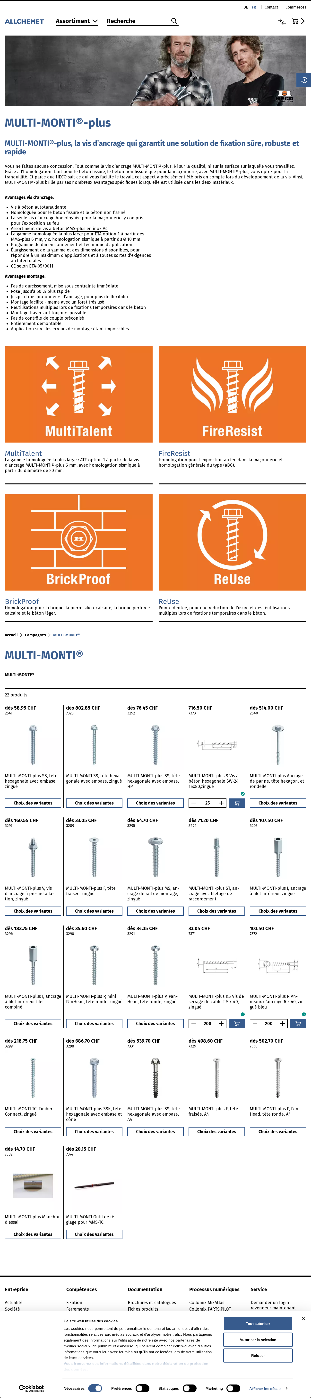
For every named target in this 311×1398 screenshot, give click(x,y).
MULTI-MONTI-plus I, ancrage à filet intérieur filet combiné (33, 1002)
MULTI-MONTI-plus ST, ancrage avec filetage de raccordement (214, 894)
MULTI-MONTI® (66, 635)
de (245, 7)
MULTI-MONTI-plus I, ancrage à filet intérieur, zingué (278, 891)
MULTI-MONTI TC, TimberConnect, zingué (29, 1111)
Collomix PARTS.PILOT (210, 1309)
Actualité (14, 1302)
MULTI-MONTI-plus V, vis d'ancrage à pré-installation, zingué (29, 894)
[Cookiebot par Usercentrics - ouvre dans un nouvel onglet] (31, 1388)
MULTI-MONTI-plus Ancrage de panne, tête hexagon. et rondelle (277, 781)
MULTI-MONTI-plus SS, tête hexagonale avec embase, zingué (31, 781)
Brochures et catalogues (152, 1302)
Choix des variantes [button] (33, 803)
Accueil (11, 635)
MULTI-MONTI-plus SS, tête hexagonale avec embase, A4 (153, 1114)
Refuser (258, 1355)
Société (12, 1309)
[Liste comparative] (282, 22)
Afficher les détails (265, 1388)
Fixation (74, 1302)
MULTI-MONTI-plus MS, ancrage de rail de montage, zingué (153, 894)
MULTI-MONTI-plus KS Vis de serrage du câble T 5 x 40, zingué (216, 1002)
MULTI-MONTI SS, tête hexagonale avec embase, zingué (94, 778)
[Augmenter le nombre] (222, 803)
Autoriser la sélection (258, 1339)
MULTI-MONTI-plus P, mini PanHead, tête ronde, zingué (94, 999)
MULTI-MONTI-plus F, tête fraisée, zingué (91, 891)
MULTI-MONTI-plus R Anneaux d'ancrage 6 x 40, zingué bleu (277, 1002)
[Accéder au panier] (299, 21)
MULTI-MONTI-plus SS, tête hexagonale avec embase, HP (153, 781)
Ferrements (77, 1309)
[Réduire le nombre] (192, 803)
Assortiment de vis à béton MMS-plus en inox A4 (59, 228)
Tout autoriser (258, 1324)
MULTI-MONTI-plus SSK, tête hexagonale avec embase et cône (94, 1114)
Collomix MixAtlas (206, 1302)
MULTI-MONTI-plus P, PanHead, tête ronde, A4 (275, 1111)
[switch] (142, 1388)
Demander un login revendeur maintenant (273, 1305)
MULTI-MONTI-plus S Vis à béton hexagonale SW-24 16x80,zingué (214, 781)
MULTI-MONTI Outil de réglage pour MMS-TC (91, 1219)
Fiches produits (143, 1309)
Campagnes (35, 635)
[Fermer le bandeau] (303, 1318)
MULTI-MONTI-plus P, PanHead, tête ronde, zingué (152, 999)
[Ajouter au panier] (237, 803)
